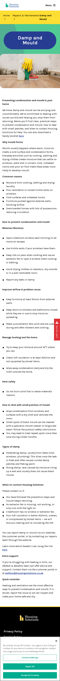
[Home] (12, 5)
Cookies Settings (30, 657)
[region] (30, 659)
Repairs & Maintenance (26, 15)
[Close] (56, 641)
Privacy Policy (13, 631)
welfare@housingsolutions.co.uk (24, 573)
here (4, 549)
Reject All (30, 666)
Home (6, 15)
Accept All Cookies (30, 675)
